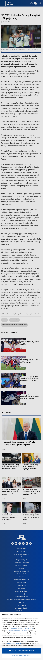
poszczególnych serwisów (14, 643)
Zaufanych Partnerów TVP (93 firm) (18, 630)
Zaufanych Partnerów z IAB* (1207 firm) (22, 628)
